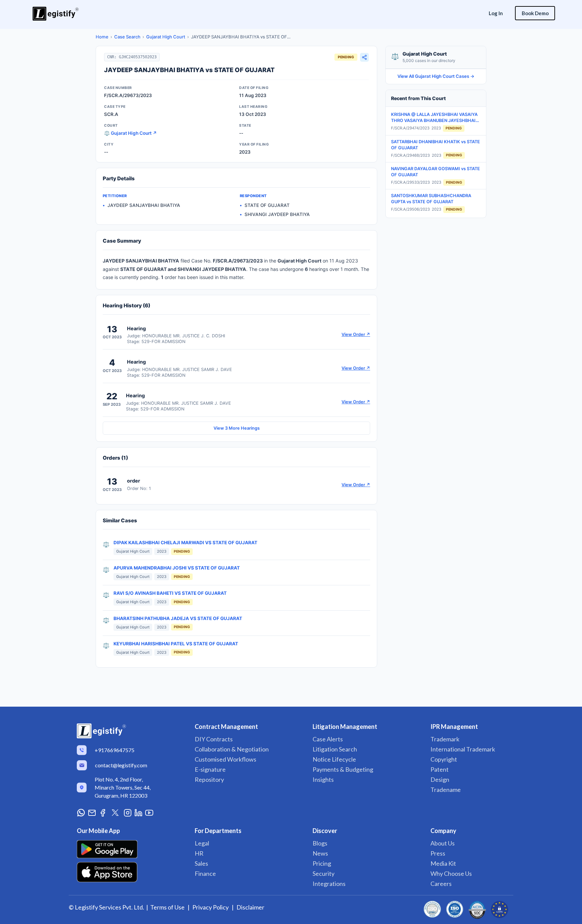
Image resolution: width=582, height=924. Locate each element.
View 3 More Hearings (237, 428)
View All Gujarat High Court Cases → (436, 76)
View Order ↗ (356, 334)
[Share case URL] (364, 57)
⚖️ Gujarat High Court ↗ (130, 133)
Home (102, 36)
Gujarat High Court (165, 36)
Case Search (127, 36)
